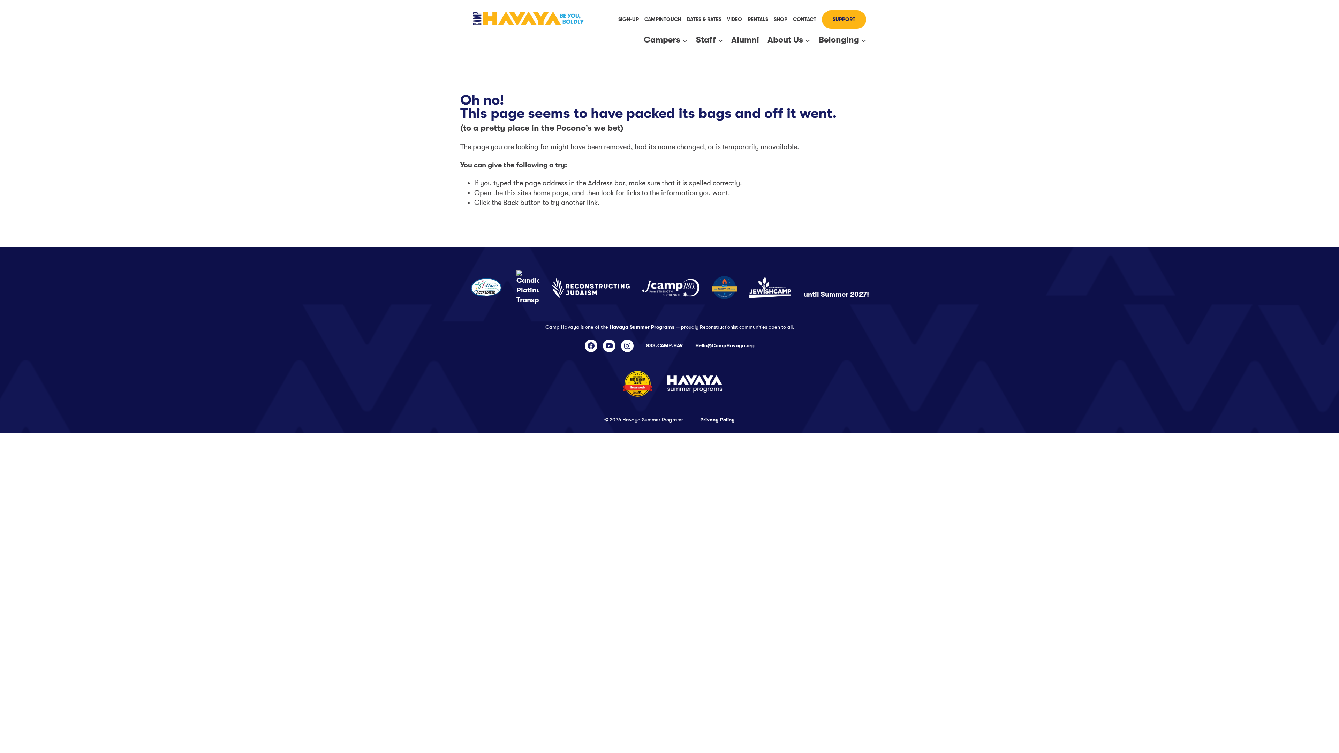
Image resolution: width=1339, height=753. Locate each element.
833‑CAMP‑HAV (664, 346)
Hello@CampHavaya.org (725, 346)
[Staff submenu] (720, 40)
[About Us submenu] (807, 40)
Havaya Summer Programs (642, 327)
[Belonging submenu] (863, 40)
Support (844, 19)
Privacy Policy (717, 420)
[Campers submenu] (684, 40)
